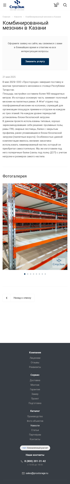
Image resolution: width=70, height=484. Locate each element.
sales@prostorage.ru (37, 473)
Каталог (35, 411)
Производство (35, 416)
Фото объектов (35, 421)
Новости (35, 425)
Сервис (35, 374)
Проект (35, 398)
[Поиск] (65, 5)
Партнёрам (35, 434)
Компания (35, 352)
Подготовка (35, 403)
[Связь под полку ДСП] (35, 226)
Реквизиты (35, 367)
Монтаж (35, 385)
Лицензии (35, 358)
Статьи (35, 430)
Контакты (35, 439)
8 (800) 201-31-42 (35, 461)
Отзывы (35, 362)
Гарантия (35, 389)
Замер (35, 394)
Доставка (35, 380)
